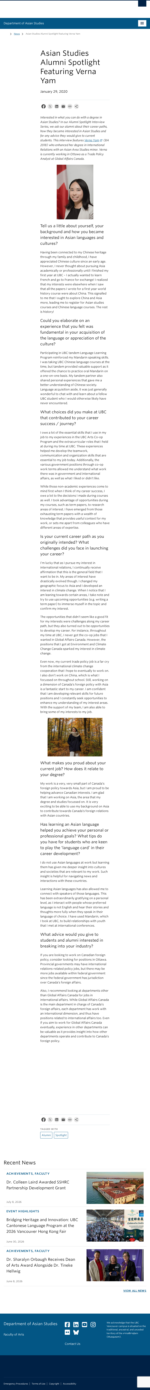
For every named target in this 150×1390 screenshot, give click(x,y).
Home (6, 33)
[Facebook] (43, 107)
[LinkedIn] (56, 107)
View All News (134, 1290)
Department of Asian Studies (24, 23)
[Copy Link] (70, 107)
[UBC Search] (142, 5)
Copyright (54, 1384)
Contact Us (72, 1344)
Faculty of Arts (14, 1334)
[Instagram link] (94, 1325)
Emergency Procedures (16, 1384)
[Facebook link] (69, 1325)
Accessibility (69, 1384)
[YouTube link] (86, 1325)
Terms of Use (38, 1384)
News (17, 33)
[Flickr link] (69, 1333)
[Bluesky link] (77, 1333)
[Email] (63, 107)
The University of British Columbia (64, 7)
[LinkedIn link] (77, 1325)
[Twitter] (50, 107)
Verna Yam (91, 140)
